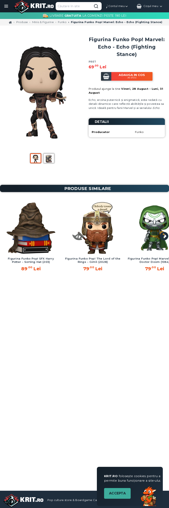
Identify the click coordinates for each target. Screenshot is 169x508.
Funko (62, 22)
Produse (22, 22)
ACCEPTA (117, 493)
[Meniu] (6, 6)
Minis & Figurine (43, 22)
